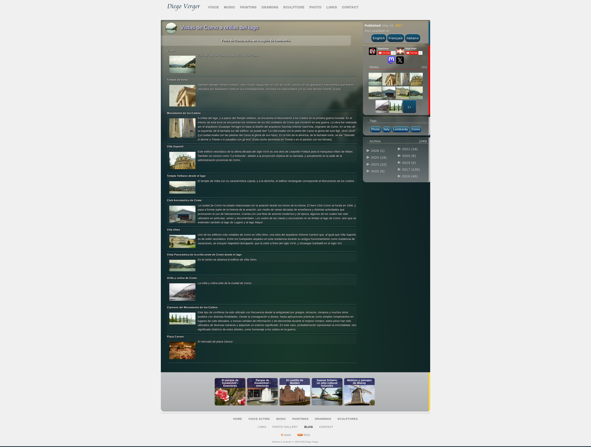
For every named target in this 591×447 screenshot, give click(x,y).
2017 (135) (411, 169)
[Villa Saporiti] (182, 161)
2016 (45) (410, 176)
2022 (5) (378, 171)
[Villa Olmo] (182, 242)
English (379, 38)
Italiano (413, 38)
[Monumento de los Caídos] (182, 128)
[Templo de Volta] (182, 96)
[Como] (182, 64)
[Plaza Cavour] (182, 351)
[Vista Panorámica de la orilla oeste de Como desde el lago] (182, 266)
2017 (398, 25)
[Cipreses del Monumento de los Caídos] (182, 319)
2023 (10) (379, 164)
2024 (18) (379, 157)
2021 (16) (410, 149)
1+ (409, 107)
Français (396, 38)
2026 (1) (378, 150)
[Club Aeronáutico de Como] (182, 214)
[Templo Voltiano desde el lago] (182, 188)
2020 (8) (409, 156)
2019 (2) (409, 162)
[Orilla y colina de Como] (182, 292)
